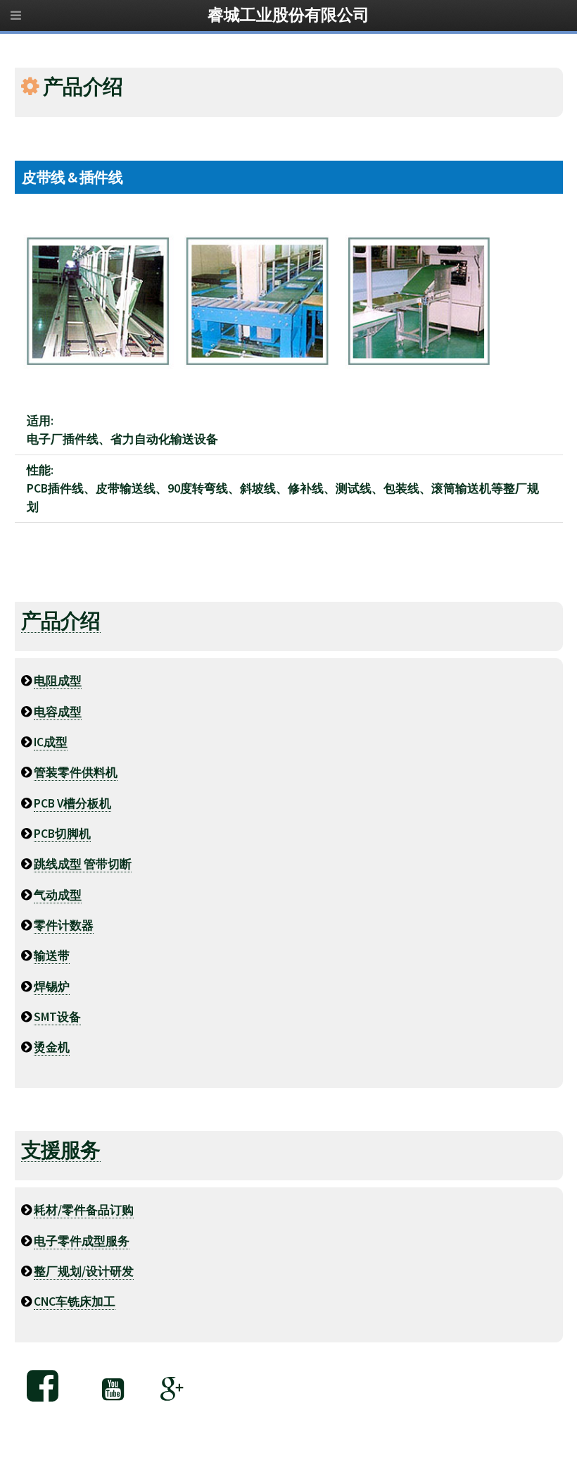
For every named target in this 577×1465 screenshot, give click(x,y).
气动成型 (58, 895)
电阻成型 (58, 680)
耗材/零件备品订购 (84, 1210)
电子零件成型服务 (81, 1241)
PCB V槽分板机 (72, 803)
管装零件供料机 (76, 772)
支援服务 (61, 1150)
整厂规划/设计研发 (84, 1271)
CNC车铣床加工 (74, 1301)
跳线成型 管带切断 (83, 864)
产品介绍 (61, 621)
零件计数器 (64, 925)
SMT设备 (57, 1017)
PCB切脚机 (62, 833)
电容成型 (58, 711)
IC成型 (51, 742)
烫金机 (52, 1047)
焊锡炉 (52, 986)
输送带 (52, 955)
